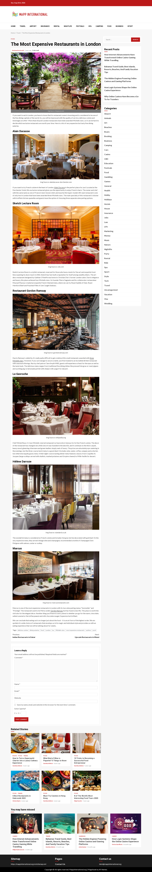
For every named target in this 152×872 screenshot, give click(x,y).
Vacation (108, 294)
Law (106, 222)
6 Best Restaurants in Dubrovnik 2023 (25, 781)
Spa (89, 26)
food (42, 630)
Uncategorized (111, 290)
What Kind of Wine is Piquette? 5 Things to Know (56, 743)
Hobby (107, 195)
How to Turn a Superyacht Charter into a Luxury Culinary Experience (25, 743)
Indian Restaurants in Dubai (24, 635)
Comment (18, 657)
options (88, 630)
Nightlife (68, 26)
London (48, 630)
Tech (106, 281)
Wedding (108, 303)
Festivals (80, 26)
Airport (33, 26)
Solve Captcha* (20, 709)
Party (106, 254)
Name (17, 684)
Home (13, 26)
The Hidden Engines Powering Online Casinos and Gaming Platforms (120, 79)
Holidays (108, 199)
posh (94, 630)
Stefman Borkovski (18, 50)
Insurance (45, 26)
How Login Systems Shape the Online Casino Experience (120, 88)
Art (105, 123)
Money (107, 236)
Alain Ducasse (59, 187)
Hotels (107, 204)
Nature (107, 245)
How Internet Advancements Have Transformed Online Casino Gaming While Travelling (119, 57)
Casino (107, 154)
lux (53, 630)
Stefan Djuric (17, 801)
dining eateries (34, 630)
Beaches (108, 127)
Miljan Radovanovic (19, 849)
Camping (99, 26)
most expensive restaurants (75, 630)
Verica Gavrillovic (117, 844)
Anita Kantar (83, 847)
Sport (130, 26)
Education (108, 163)
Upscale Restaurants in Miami (87, 635)
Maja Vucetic (78, 801)
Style (106, 276)
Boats (15, 755)
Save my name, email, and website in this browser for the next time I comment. (46, 705)
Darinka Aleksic (17, 766)
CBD (106, 159)
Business (119, 26)
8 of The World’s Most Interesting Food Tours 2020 (86, 781)
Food (109, 26)
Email (17, 691)
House (107, 208)
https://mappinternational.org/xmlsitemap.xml (28, 864)
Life (106, 226)
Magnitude (92, 869)
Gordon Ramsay (57, 611)
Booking (108, 136)
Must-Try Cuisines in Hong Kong (56, 781)
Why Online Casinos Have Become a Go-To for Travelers (121, 98)
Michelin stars (60, 630)
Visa (106, 299)
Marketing (108, 231)
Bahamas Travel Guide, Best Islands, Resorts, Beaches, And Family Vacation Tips (121, 69)
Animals (107, 118)
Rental (57, 26)
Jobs (106, 217)
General (107, 186)
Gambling (108, 177)
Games (107, 181)
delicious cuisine (23, 630)
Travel (22, 26)
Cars (106, 150)
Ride (106, 263)
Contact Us (60, 864)
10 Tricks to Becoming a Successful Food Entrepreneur (86, 743)
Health (107, 190)
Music (106, 240)
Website (17, 698)
